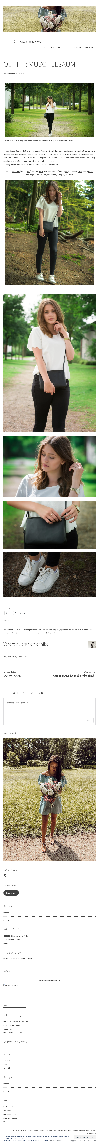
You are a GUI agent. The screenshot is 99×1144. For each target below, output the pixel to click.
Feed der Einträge (9, 1114)
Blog (54, 630)
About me (77, 47)
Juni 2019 (6, 1060)
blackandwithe (47, 630)
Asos (41, 171)
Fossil (90, 171)
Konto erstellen (9, 1107)
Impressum (89, 47)
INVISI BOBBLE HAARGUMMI (12, 1033)
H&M (80, 171)
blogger (59, 630)
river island (43, 633)
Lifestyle (61, 47)
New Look (16, 171)
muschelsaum (22, 633)
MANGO (14, 633)
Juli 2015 (6, 1064)
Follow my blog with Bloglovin (49, 980)
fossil (81, 630)
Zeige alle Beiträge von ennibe (15, 656)
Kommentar (86, 720)
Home (43, 47)
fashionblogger (73, 630)
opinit (36, 633)
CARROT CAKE (8, 943)
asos (39, 630)
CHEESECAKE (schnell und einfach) (74, 674)
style (49, 633)
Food (69, 47)
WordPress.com (9, 1122)
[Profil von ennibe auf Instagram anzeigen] (5, 876)
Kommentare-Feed (10, 1118)
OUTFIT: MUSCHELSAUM (11, 940)
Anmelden (7, 1111)
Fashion (51, 47)
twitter (53, 633)
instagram (7, 633)
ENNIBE (10, 41)
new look (31, 633)
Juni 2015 (6, 1068)
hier (28, 171)
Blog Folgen (11, 893)
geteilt (86, 630)
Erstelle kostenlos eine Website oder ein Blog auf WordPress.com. (34, 1130)
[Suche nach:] (14, 971)
